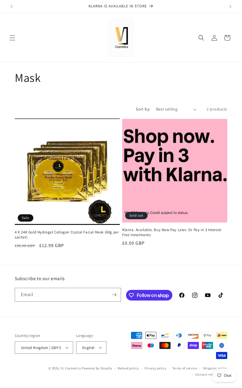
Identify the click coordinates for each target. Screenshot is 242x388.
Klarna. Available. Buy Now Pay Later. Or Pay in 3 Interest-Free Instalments (172, 232)
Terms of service (184, 368)
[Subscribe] (114, 295)
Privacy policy (155, 368)
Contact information (211, 374)
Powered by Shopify (97, 368)
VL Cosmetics (70, 368)
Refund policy (128, 368)
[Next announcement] (230, 6)
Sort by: (143, 109)
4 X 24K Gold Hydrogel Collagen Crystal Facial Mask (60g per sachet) (67, 235)
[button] (12, 37)
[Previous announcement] (11, 6)
